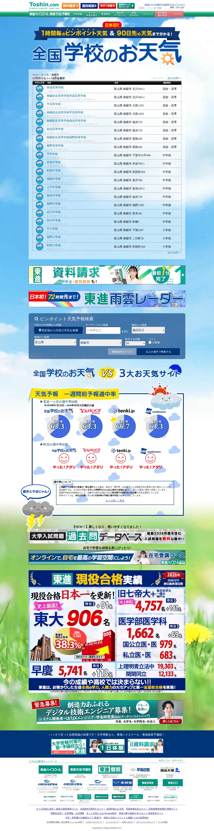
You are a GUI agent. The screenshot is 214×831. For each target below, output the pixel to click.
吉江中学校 (54, 212)
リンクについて (112, 822)
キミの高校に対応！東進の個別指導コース (57, 809)
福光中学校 (54, 195)
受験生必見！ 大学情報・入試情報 (67, 813)
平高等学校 (54, 104)
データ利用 (162, 822)
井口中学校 (54, 220)
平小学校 (52, 228)
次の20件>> (174, 78)
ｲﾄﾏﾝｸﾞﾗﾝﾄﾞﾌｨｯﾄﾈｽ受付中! (47, 792)
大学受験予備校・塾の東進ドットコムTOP (64, 822)
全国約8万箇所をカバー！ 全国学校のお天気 (102, 809)
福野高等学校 (55, 145)
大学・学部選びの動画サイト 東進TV (83, 817)
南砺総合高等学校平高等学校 (65, 112)
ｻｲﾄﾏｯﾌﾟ (173, 4)
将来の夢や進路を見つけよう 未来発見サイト (141, 813)
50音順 (156, 342)
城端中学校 (54, 178)
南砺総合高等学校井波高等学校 (66, 95)
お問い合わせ (127, 822)
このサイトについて (93, 822)
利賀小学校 (54, 245)
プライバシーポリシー (145, 822)
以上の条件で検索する (158, 351)
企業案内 (158, 4)
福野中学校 (54, 203)
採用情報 (166, 4)
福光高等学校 (55, 129)
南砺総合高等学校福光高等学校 (66, 120)
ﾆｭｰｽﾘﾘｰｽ (181, 4)
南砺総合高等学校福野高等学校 (66, 137)
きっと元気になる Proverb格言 (101, 813)
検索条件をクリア (122, 351)
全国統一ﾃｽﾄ (149, 4)
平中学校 (52, 153)
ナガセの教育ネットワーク (43, 761)
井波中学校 (54, 162)
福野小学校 (54, 237)
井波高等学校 (55, 87)
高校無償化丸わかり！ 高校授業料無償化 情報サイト (152, 809)
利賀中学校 (54, 170)
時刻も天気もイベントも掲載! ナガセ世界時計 (126, 817)
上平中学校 (54, 187)
